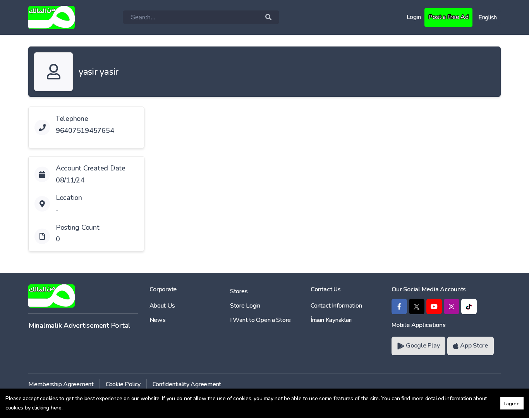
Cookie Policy (123, 384)
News (157, 320)
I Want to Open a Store (260, 320)
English (487, 17)
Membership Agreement (61, 384)
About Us (162, 305)
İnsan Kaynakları (331, 320)
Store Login (245, 305)
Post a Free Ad (448, 17)
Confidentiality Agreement (187, 384)
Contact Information (336, 305)
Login (414, 17)
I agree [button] (512, 403)
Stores (238, 291)
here (56, 407)
